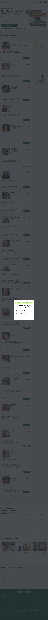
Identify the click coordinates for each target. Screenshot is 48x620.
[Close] (32, 301)
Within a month (24, 313)
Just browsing (24, 317)
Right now (24, 310)
